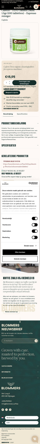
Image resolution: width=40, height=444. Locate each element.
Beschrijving (8, 114)
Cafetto (5, 20)
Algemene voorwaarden (8, 433)
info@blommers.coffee (10, 404)
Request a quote (12, 92)
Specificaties (22, 114)
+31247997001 (7, 401)
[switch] (35, 224)
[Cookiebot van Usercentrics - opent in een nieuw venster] (29, 183)
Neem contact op (11, 312)
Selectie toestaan (20, 259)
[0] (36, 6)
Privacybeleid (5, 435)
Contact (35, 2)
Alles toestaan (20, 252)
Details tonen (29, 246)
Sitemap (4, 437)
